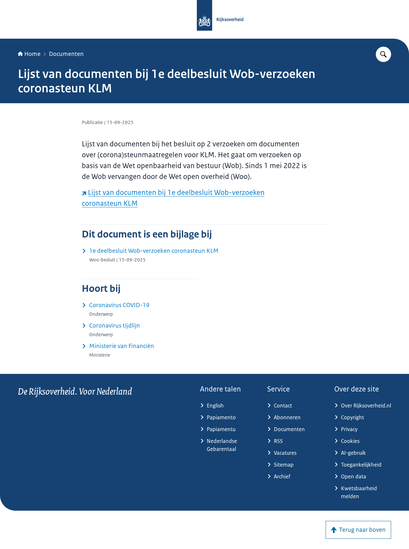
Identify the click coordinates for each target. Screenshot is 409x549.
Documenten (66, 54)
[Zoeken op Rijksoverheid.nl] (383, 54)
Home (32, 54)
